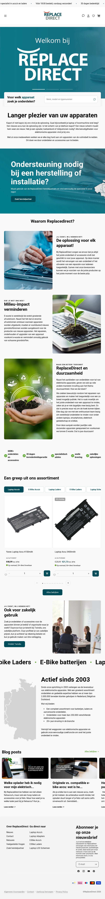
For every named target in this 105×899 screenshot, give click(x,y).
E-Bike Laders (36, 844)
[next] (68, 582)
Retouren (10, 840)
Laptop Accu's (36, 832)
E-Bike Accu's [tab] (34, 489)
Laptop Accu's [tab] (14, 489)
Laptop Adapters (37, 836)
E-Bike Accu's (35, 840)
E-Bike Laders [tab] (76, 489)
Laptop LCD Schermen (40, 848)
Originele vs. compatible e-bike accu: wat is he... (71, 785)
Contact (9, 836)
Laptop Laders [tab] (55, 489)
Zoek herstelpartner (23, 199)
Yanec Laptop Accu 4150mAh (19, 552)
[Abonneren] (95, 864)
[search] (71, 99)
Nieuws (9, 832)
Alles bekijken (52, 592)
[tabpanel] (52, 545)
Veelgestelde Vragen (15, 844)
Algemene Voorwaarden (14, 892)
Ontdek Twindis (14, 644)
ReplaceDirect (90, 892)
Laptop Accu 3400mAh (65, 552)
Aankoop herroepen (44, 892)
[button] (6, 16)
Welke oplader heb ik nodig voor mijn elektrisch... (22, 785)
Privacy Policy (62, 892)
